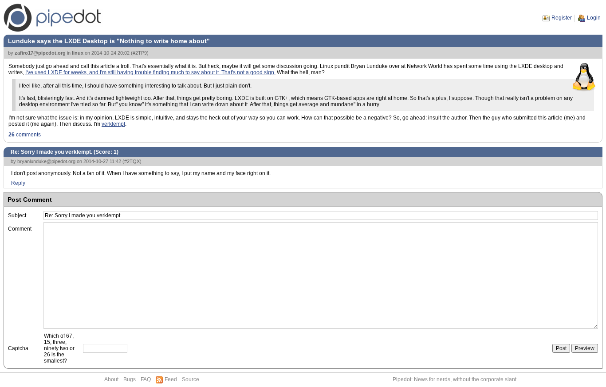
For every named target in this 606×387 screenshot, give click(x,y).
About (111, 379)
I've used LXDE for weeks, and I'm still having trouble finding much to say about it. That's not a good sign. (150, 72)
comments (24, 135)
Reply (18, 183)
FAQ (146, 379)
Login (594, 18)
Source (190, 379)
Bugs (129, 379)
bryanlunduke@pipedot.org (46, 161)
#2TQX (132, 161)
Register (561, 18)
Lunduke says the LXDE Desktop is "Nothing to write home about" (109, 40)
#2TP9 (140, 53)
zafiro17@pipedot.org (40, 53)
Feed (171, 379)
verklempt (113, 124)
